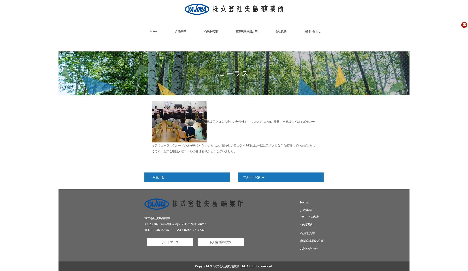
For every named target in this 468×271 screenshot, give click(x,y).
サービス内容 (310, 217)
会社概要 (280, 31)
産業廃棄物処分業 (247, 31)
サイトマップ (170, 242)
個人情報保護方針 (221, 242)
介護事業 (180, 31)
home (153, 31)
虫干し (158, 177)
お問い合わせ (312, 31)
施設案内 (307, 224)
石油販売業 (211, 31)
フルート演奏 (253, 177)
